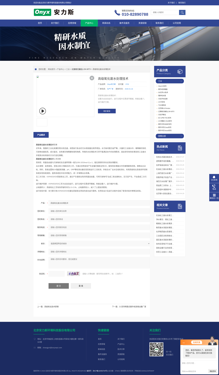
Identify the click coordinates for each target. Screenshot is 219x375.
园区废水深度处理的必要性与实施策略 (171, 240)
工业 (160, 81)
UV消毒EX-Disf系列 (165, 121)
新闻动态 (106, 23)
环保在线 (138, 371)
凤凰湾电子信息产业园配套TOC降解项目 (172, 177)
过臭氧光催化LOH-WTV (166, 111)
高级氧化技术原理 (51, 307)
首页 (40, 23)
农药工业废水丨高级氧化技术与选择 (170, 252)
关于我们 (171, 3)
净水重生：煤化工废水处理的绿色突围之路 (173, 219)
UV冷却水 (161, 102)
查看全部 (162, 136)
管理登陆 (124, 371)
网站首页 (51, 69)
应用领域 (72, 23)
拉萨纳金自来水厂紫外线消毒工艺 (169, 165)
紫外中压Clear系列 (164, 127)
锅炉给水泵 (162, 96)
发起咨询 (213, 371)
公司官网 (177, 23)
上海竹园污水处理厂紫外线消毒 (168, 173)
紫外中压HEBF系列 (164, 124)
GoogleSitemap (147, 371)
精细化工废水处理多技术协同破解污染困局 (173, 223)
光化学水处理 (162, 99)
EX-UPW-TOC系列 (164, 118)
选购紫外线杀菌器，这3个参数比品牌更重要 (173, 161)
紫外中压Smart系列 (164, 130)
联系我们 (182, 3)
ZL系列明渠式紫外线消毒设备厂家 (132, 307)
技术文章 (121, 349)
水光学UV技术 (163, 92)
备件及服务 (124, 23)
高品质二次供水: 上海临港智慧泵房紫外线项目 (174, 185)
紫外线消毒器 (162, 89)
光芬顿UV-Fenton (164, 108)
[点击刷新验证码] (73, 274)
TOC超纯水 (162, 105)
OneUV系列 (162, 86)
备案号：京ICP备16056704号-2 (97, 371)
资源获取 (143, 23)
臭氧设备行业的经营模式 (166, 248)
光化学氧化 (162, 115)
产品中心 (89, 23)
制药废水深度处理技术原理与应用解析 (171, 228)
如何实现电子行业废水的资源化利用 (170, 244)
